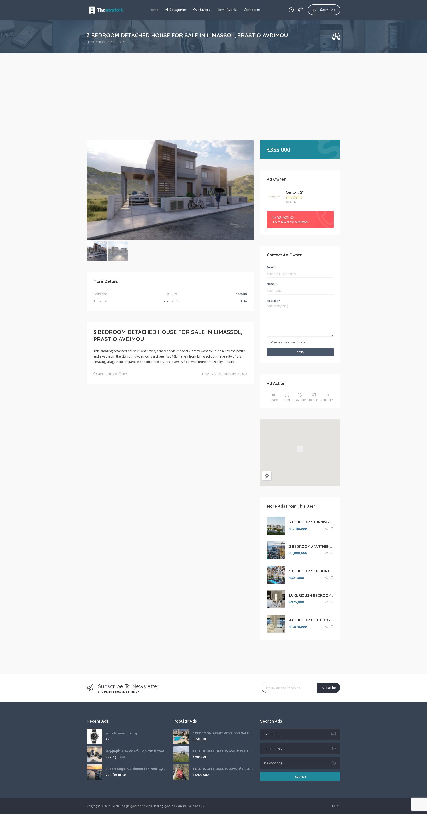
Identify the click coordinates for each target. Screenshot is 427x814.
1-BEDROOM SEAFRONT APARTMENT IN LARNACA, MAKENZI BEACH (311, 571)
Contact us (252, 10)
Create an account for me (288, 342)
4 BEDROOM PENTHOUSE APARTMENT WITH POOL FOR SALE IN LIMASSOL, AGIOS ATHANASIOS (311, 620)
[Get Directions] (266, 475)
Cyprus (100, 374)
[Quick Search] (336, 36)
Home (153, 10)
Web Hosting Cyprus (159, 806)
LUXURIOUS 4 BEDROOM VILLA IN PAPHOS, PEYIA (311, 595)
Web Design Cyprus (126, 806)
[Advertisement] (213, 107)
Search (300, 776)
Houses (120, 42)
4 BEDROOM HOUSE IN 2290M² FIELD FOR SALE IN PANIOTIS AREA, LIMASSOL (223, 769)
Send (300, 352)
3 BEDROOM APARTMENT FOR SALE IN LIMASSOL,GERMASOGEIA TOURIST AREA (223, 733)
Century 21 (295, 192)
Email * (271, 267)
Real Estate (105, 42)
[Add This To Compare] (327, 529)
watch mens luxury (121, 733)
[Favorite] (332, 529)
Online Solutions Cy (191, 806)
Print (287, 400)
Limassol (111, 374)
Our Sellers (201, 10)
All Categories (176, 10)
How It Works (227, 10)
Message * (273, 301)
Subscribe (329, 688)
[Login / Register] (291, 9)
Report (313, 400)
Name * (272, 284)
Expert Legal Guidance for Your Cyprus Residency (136, 769)
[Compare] (300, 9)
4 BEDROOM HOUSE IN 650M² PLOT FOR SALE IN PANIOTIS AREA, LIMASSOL (223, 751)
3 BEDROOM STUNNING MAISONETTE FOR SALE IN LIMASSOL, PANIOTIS (311, 522)
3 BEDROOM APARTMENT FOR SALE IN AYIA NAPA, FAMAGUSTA (311, 546)
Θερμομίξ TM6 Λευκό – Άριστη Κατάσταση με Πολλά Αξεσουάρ (136, 751)
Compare (327, 400)
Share (274, 400)
